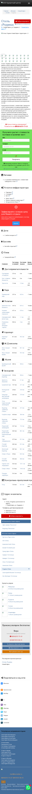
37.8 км (22, 394)
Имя (3, 137)
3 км (21, 322)
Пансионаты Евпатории (8, 754)
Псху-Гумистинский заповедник (6, 402)
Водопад (8, 528)
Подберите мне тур (17, 651)
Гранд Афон (8, 551)
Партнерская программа (18, 786)
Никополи (7, 565)
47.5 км (22, 408)
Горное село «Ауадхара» (5, 464)
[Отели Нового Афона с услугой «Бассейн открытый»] (16, 246)
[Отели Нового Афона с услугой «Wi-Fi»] (9, 196)
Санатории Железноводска (9, 740)
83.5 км (22, 484)
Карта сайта (4, 787)
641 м (21, 305)
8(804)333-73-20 (6, 778)
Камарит (8, 558)
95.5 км (22, 353)
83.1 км (22, 348)
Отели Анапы (5, 742)
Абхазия (13, 11)
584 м (21, 364)
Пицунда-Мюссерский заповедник (5, 396)
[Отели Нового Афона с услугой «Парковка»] (12, 192)
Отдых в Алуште (6, 755)
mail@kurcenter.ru (16, 774)
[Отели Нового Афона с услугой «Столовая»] (12, 194)
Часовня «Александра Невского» (5, 312)
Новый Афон (21, 11)
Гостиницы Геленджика (8, 746)
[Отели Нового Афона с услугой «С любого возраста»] (16, 235)
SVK (5, 540)
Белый (8, 548)
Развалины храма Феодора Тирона (5, 324)
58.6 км (22, 414)
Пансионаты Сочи (6, 744)
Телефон (5, 144)
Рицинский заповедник (5, 426)
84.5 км (22, 454)
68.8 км (22, 459)
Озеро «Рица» (6, 454)
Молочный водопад (5, 449)
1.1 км (21, 317)
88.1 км (22, 431)
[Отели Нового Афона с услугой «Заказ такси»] (13, 198)
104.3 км (22, 468)
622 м (21, 294)
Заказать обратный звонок (17, 644)
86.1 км (22, 449)
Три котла (5, 283)
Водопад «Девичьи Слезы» (5, 409)
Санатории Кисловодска (8, 735)
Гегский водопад (4, 459)
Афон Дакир (9, 525)
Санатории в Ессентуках (8, 738)
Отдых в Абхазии (6, 758)
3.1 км (21, 380)
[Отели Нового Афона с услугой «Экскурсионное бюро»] (19, 202)
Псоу (3, 484)
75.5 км (22, 419)
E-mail (4, 150)
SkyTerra (8, 537)
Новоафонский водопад (6, 376)
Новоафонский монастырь (6, 318)
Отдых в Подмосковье (8, 762)
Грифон (8, 555)
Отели (7, 12)
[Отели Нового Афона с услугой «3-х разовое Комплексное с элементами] (17, 181)
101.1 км (22, 463)
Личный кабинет (11, 784)
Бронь (16, 223)
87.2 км (22, 444)
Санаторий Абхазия (11, 572)
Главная (6, 11)
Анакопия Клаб (8, 544)
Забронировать (23, 21)
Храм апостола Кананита (6, 306)
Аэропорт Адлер (5, 337)
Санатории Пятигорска (8, 736)
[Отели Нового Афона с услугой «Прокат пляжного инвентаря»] (24, 200)
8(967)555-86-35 (18, 778)
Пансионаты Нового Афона (12, 521)
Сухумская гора (6, 385)
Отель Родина (7, 662)
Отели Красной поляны (8, 748)
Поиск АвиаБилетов (6, 786)
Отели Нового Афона (10, 533)
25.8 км (22, 389)
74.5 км (22, 426)
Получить (16, 159)
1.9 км (21, 283)
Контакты (3, 784)
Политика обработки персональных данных (12, 789)
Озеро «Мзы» (6, 468)
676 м (21, 310)
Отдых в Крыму (5, 750)
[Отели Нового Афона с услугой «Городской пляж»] (15, 257)
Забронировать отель (16, 648)
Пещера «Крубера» (5, 474)
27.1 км (22, 385)
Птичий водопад (4, 445)
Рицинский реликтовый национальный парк (6, 433)
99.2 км (22, 336)
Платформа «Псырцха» (5, 274)
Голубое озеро (6, 414)
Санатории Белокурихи (8, 760)
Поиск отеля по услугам (23, 784)
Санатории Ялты (6, 752)
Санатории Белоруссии (8, 763)
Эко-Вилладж (9, 576)
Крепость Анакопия (4, 380)
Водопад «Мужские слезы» (5, 421)
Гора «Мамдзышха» (6, 440)
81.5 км (22, 439)
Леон (8, 562)
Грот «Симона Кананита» (6, 279)
